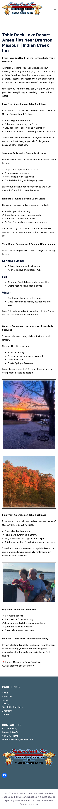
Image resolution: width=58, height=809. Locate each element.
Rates (5, 700)
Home (5, 692)
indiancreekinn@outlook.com (17, 739)
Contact (6, 714)
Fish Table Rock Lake (12, 707)
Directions (7, 711)
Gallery (5, 703)
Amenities (7, 696)
